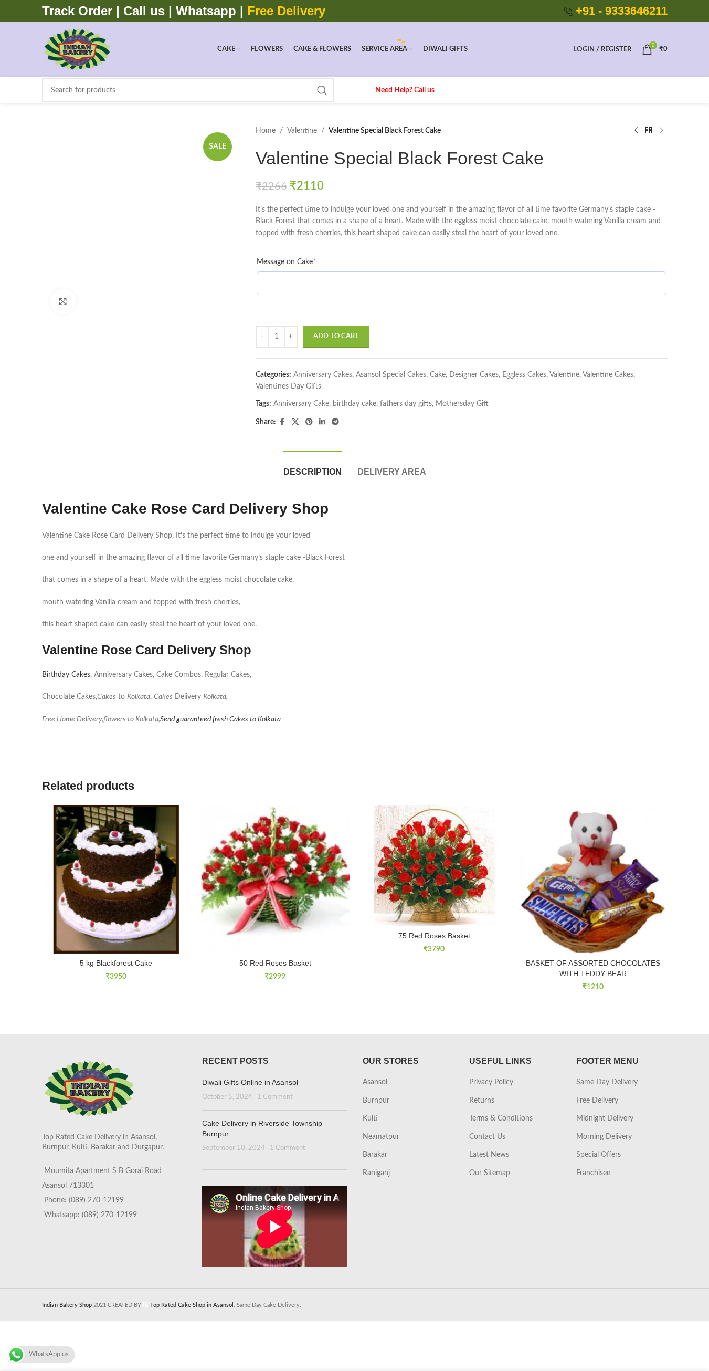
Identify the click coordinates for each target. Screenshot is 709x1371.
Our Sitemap (489, 1173)
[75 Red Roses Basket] (434, 865)
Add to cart (336, 336)
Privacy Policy (491, 1082)
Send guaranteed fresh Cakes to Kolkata (220, 719)
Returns (481, 1100)
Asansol (375, 1082)
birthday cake (354, 403)
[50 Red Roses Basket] (275, 879)
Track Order (77, 11)
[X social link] (295, 422)
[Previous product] (636, 130)
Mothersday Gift (462, 403)
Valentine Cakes (608, 375)
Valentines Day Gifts (288, 386)
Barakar (375, 1154)
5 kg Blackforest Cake (116, 963)
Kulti (370, 1118)
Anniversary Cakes (322, 375)
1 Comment (275, 1097)
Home (266, 130)
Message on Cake (286, 262)
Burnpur (376, 1100)
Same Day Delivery (607, 1082)
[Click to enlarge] (63, 301)
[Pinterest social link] (309, 422)
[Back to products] (648, 130)
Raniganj (376, 1173)
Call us (145, 11)
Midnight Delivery (604, 1118)
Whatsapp (206, 11)
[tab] (312, 467)
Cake (438, 375)
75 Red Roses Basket (434, 936)
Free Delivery (597, 1100)
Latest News (489, 1154)
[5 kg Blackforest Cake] (116, 879)
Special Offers (598, 1154)
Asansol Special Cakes (391, 375)
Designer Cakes (474, 375)
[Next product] (661, 130)
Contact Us (487, 1136)
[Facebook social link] (282, 422)
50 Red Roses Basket (275, 963)
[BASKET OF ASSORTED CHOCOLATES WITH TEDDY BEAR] (593, 879)
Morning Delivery (604, 1136)
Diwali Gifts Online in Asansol (250, 1082)
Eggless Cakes (524, 375)
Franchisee (593, 1173)
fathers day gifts (406, 403)
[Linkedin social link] (322, 422)
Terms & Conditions (501, 1118)
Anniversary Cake (301, 403)
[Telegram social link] (335, 422)
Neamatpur (381, 1136)
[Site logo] (77, 49)
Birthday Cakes (66, 674)
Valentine (302, 130)
